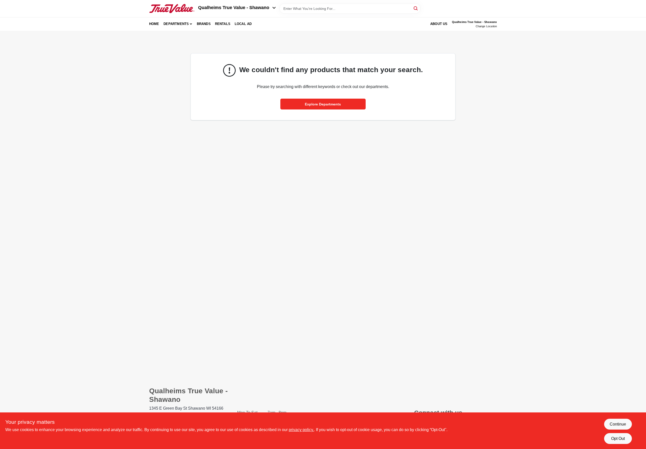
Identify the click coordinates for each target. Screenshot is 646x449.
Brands (204, 24)
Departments (176, 24)
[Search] (416, 8)
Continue (618, 424)
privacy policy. (301, 430)
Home (154, 24)
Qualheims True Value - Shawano (233, 7)
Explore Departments (323, 104)
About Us (439, 24)
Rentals (222, 24)
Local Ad (243, 24)
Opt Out (618, 438)
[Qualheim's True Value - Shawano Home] (172, 8)
